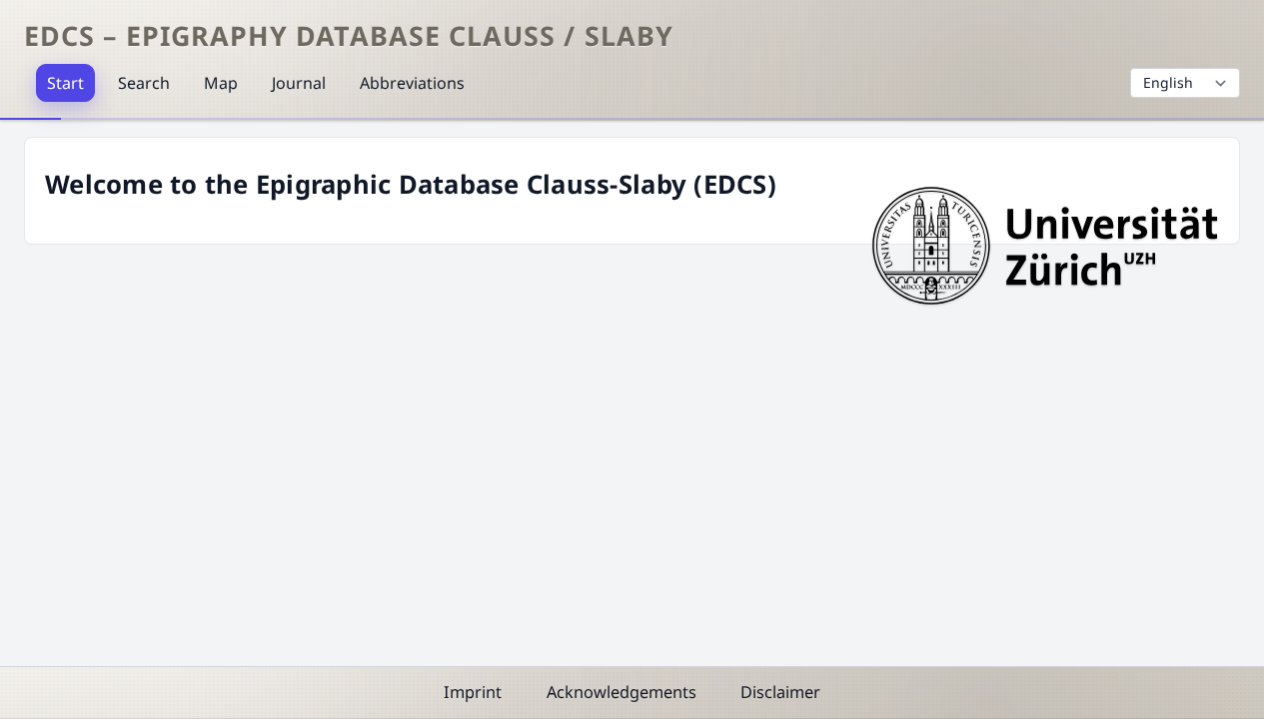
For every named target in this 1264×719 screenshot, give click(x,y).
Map (221, 83)
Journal (299, 83)
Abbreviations (412, 83)
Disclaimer (780, 692)
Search (144, 83)
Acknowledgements (621, 692)
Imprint (473, 692)
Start (65, 83)
